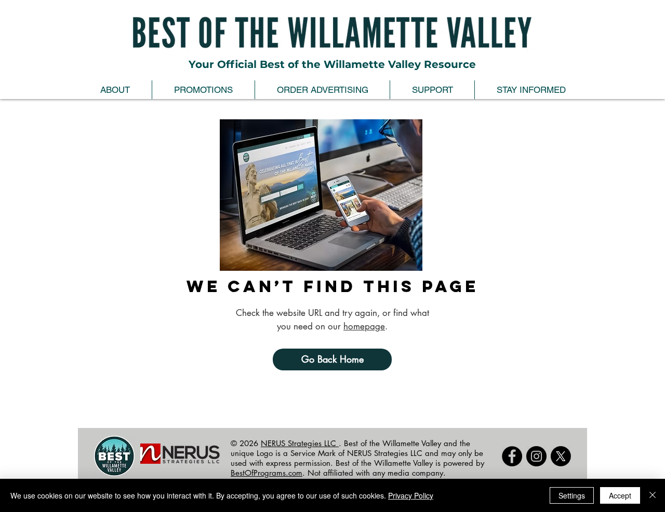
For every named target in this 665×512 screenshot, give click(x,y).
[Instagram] (536, 456)
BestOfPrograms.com (266, 473)
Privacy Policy (410, 495)
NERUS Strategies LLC (300, 443)
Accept (620, 495)
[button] (115, 89)
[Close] (652, 495)
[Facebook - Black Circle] (512, 456)
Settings (571, 495)
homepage (364, 326)
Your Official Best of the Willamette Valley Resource (332, 64)
